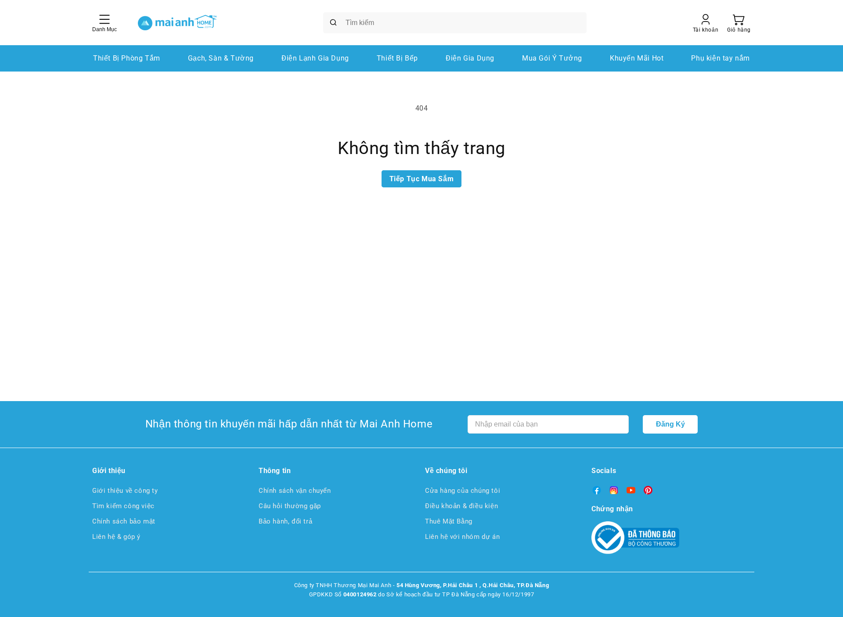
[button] (739, 22)
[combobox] (455, 22)
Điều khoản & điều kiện (461, 506)
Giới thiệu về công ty (125, 491)
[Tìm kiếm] (333, 22)
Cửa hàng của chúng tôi (462, 491)
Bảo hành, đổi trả (285, 521)
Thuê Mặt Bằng (448, 521)
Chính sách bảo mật (123, 521)
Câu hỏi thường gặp (290, 506)
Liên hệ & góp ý (116, 537)
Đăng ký (670, 424)
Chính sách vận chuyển (295, 491)
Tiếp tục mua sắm (421, 179)
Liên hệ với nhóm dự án (462, 537)
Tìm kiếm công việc (123, 506)
